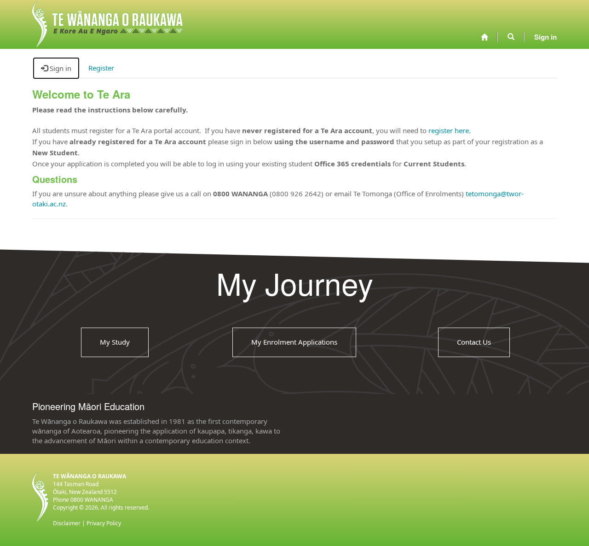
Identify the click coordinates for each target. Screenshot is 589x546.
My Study (115, 341)
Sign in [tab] (59, 68)
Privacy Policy (104, 523)
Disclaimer (67, 523)
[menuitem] (484, 37)
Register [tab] (101, 67)
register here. (449, 130)
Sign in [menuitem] (545, 37)
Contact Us (474, 341)
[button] (511, 36)
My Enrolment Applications (294, 341)
